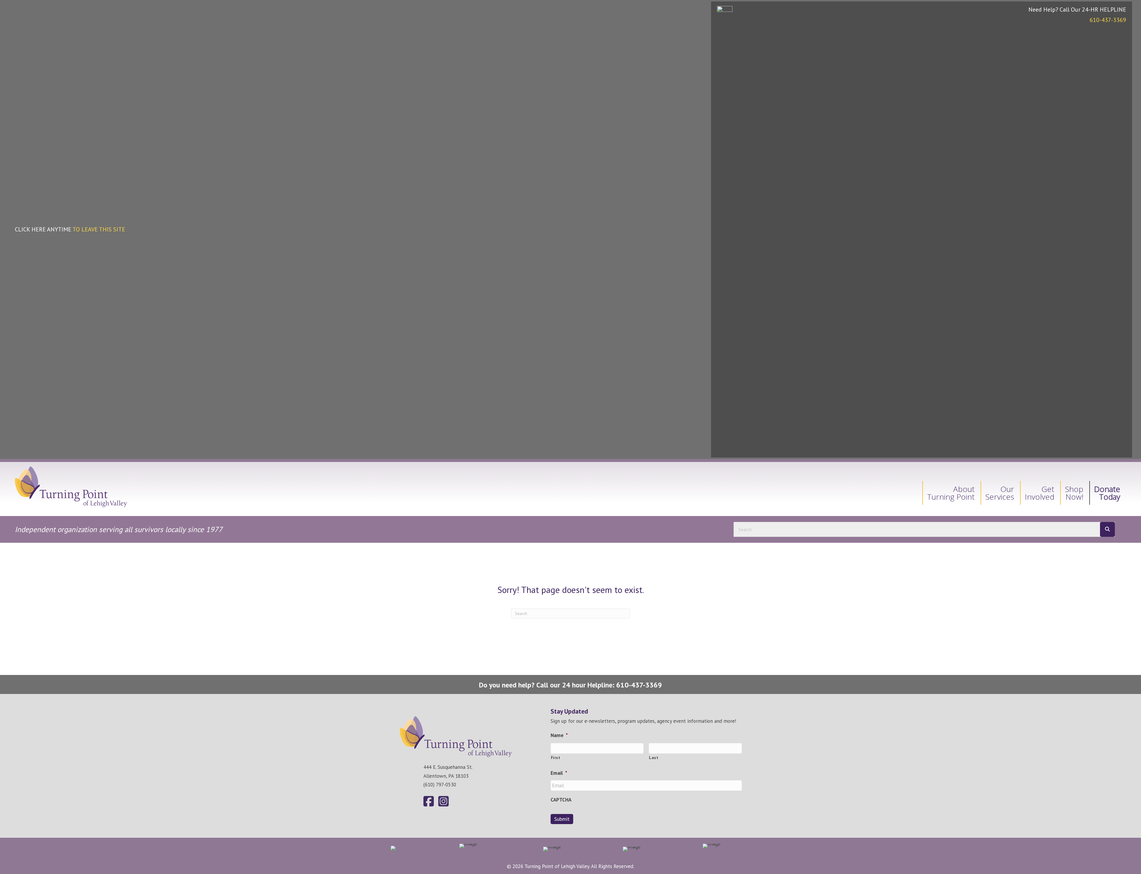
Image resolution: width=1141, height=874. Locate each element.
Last (653, 757)
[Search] (1107, 529)
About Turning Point (951, 493)
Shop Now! (1074, 493)
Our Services (999, 493)
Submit (562, 818)
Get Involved (1039, 493)
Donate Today (1107, 493)
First (555, 757)
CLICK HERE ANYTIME (70, 229)
